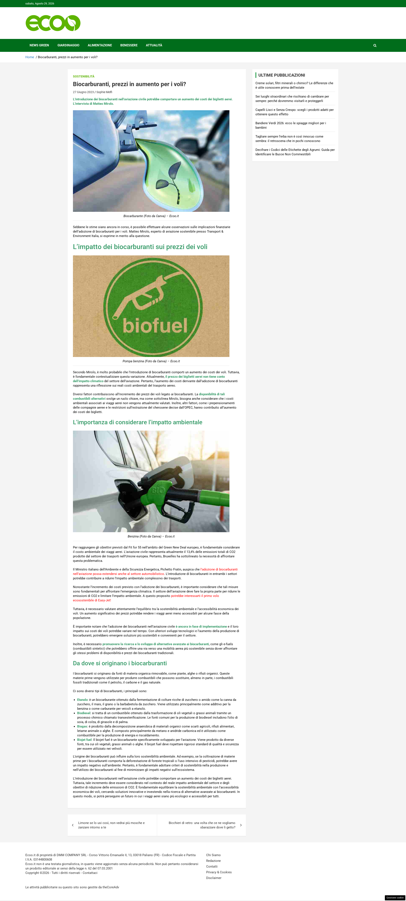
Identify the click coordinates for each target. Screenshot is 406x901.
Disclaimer (213, 878)
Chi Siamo (213, 855)
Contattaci (90, 873)
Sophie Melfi (104, 92)
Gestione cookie (395, 897)
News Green (39, 45)
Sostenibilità (83, 76)
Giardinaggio (68, 45)
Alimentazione (100, 45)
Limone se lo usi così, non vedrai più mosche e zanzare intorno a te (111, 825)
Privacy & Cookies (219, 872)
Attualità (154, 45)
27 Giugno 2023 (83, 92)
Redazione (213, 861)
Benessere (128, 45)
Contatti (212, 866)
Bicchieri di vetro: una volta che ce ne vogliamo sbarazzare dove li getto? (202, 825)
